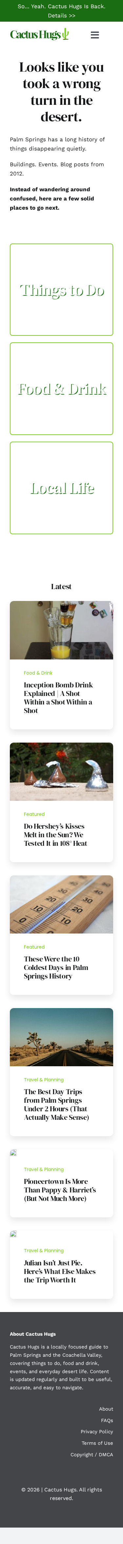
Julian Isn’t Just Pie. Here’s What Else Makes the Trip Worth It (60, 1271)
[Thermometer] (61, 878)
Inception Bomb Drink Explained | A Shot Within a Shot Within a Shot (58, 697)
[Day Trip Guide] (61, 1010)
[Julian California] (13, 1233)
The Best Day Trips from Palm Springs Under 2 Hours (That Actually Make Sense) (56, 1104)
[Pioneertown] (13, 1152)
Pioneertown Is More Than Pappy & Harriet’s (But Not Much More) (60, 1189)
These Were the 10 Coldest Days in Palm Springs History (56, 967)
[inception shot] (61, 603)
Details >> (61, 15)
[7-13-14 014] (61, 745)
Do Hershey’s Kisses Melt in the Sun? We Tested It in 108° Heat (55, 834)
